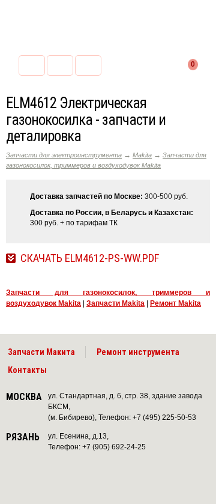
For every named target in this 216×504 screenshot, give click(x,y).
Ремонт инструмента (138, 352)
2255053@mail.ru (60, 65)
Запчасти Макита (41, 352)
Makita (142, 155)
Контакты (27, 370)
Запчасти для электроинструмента (64, 155)
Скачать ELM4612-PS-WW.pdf (89, 258)
